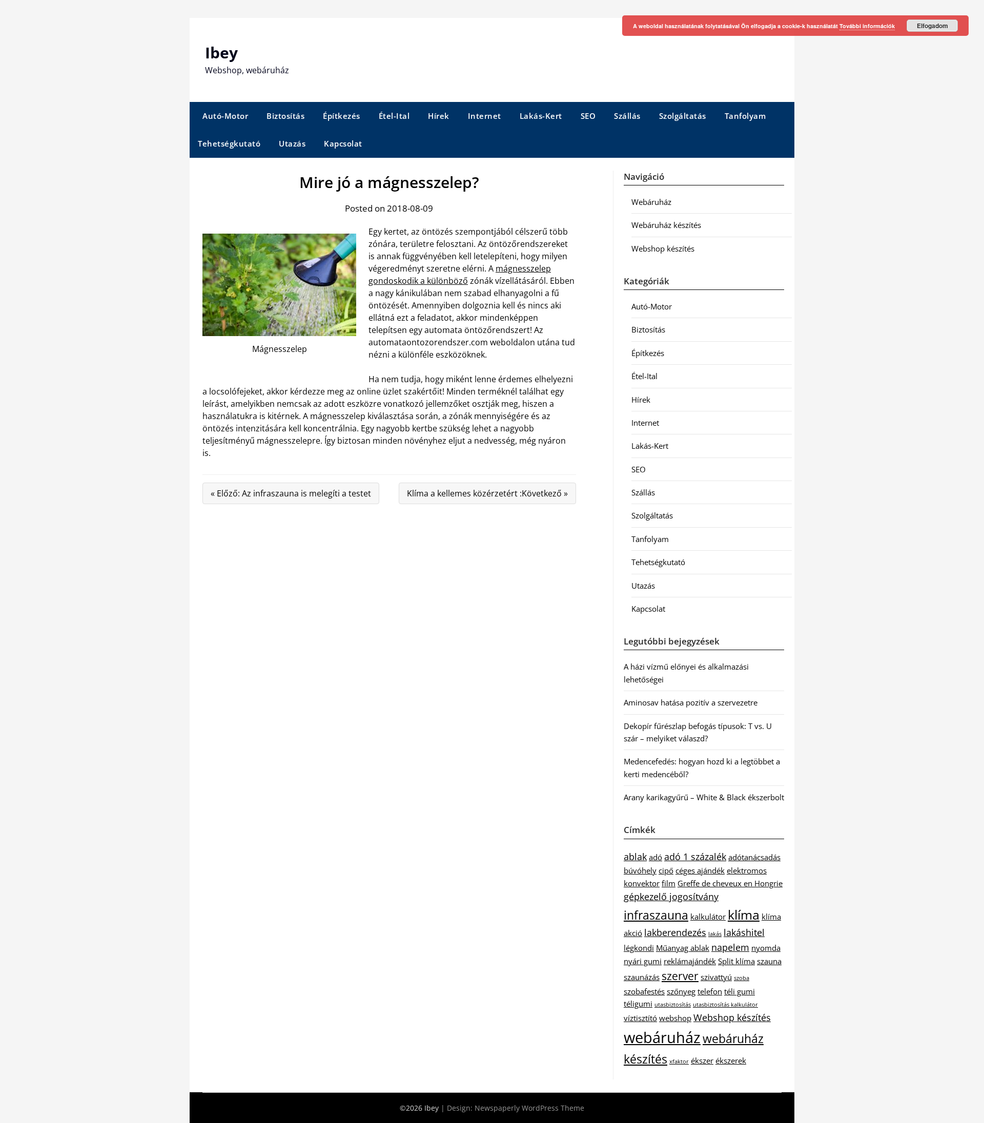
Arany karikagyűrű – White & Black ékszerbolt (704, 797)
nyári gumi (643, 961)
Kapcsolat (343, 143)
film (668, 883)
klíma (744, 914)
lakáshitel (744, 932)
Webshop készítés (662, 248)
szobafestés (644, 991)
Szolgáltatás (682, 116)
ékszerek (730, 1060)
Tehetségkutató (229, 143)
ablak (635, 856)
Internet (484, 116)
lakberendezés (675, 932)
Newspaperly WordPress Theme (529, 1108)
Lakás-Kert (541, 116)
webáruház (662, 1037)
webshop (675, 1018)
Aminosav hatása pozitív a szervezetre (690, 702)
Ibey (221, 52)
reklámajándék (690, 961)
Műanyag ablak (682, 948)
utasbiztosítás (672, 1004)
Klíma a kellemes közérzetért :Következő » (487, 493)
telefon (710, 991)
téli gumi (739, 991)
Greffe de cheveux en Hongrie (730, 883)
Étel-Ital (394, 116)
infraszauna (656, 915)
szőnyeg (681, 991)
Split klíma (736, 961)
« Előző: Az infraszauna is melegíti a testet (291, 493)
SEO (588, 116)
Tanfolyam (745, 116)
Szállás (627, 116)
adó (655, 857)
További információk (867, 26)
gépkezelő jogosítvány (671, 896)
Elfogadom (932, 25)
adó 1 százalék (695, 856)
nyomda (766, 948)
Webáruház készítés (666, 225)
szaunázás (642, 977)
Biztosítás (285, 116)
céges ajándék (700, 870)
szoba (741, 978)
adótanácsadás (754, 857)
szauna (769, 961)
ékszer (702, 1060)
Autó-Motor (225, 116)
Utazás (292, 143)
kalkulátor (708, 916)
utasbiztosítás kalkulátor (725, 1004)
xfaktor (679, 1061)
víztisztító (640, 1018)
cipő (666, 870)
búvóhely (640, 870)
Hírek (438, 116)
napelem (730, 947)
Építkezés (341, 116)
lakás (715, 934)
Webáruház (651, 202)
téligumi (638, 1004)
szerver (680, 976)
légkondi (639, 948)
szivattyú (716, 977)
